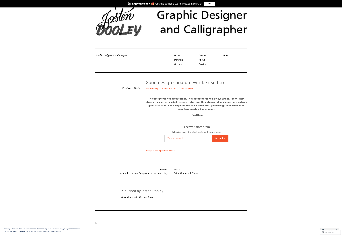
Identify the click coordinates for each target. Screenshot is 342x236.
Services (203, 64)
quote (173, 151)
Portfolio (178, 60)
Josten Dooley (152, 88)
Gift (209, 3)
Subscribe (220, 138)
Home (177, 55)
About (202, 60)
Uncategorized (187, 88)
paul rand (164, 151)
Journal (203, 55)
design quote (152, 151)
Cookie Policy (56, 231)
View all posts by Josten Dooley (138, 197)
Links (225, 55)
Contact (178, 64)
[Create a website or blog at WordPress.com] (96, 223)
